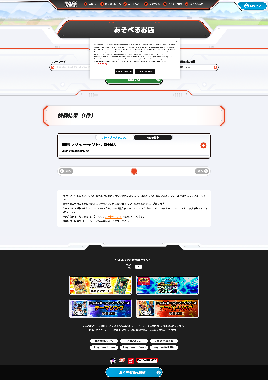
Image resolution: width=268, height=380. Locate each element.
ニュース (93, 4)
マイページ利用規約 (164, 347)
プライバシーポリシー (104, 347)
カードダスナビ (113, 216)
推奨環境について (104, 340)
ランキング (154, 4)
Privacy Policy (100, 64)
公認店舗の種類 (186, 61)
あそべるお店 (196, 4)
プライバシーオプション (134, 347)
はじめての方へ (113, 4)
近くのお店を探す (132, 372)
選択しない (184, 67)
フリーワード (58, 61)
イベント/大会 (175, 4)
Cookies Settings (164, 341)
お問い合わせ (134, 340)
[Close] (176, 41)
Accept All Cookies (145, 71)
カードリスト (135, 4)
